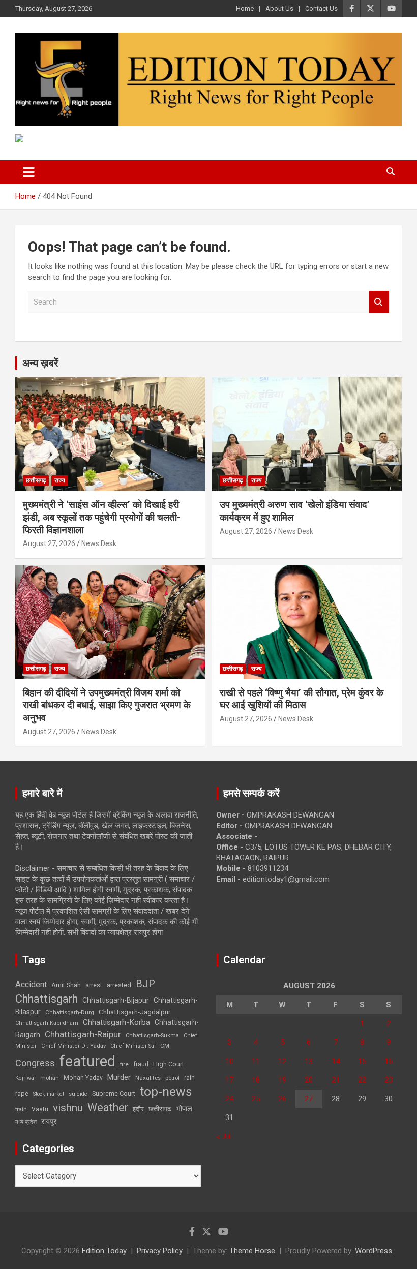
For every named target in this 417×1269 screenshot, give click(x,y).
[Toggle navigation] (28, 172)
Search (379, 302)
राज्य (59, 480)
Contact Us (321, 8)
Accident (31, 984)
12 (282, 1061)
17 (229, 1079)
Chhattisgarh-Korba (116, 1022)
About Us (279, 8)
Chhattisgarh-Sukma (152, 1035)
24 (229, 1098)
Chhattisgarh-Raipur (83, 1034)
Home (245, 8)
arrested (119, 985)
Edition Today (104, 1250)
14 (336, 1061)
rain (189, 1077)
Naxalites (148, 1077)
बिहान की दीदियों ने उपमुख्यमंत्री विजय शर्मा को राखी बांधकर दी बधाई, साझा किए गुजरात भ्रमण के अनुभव (107, 705)
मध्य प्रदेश (26, 1122)
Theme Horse (252, 1250)
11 (256, 1061)
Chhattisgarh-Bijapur (115, 1000)
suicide (78, 1094)
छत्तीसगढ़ (159, 1109)
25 (256, 1098)
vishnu (68, 1108)
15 (362, 1061)
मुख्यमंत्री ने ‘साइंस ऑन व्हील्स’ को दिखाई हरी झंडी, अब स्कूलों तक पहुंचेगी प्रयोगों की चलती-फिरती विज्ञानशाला (102, 517)
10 (229, 1061)
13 (309, 1061)
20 (309, 1079)
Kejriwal (25, 1078)
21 (336, 1079)
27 (309, 1098)
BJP (145, 984)
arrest (93, 985)
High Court (168, 1064)
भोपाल (184, 1108)
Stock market (48, 1094)
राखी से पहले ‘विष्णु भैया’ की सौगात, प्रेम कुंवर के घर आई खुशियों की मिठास (301, 699)
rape (21, 1093)
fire (124, 1064)
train (21, 1109)
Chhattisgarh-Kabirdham (46, 1023)
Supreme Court (113, 1093)
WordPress (373, 1250)
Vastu (40, 1109)
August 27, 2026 (49, 543)
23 (388, 1079)
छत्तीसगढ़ (36, 480)
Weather (107, 1107)
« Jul (223, 1136)
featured (87, 1061)
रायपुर (48, 1121)
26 (282, 1098)
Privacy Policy (160, 1250)
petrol (172, 1078)
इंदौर (138, 1109)
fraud (140, 1064)
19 (282, 1079)
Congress (35, 1063)
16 (388, 1061)
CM (164, 1045)
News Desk (98, 543)
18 (256, 1079)
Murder (119, 1077)
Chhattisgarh (46, 998)
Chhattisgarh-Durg (69, 1012)
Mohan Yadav (83, 1077)
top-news (166, 1091)
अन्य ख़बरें (40, 363)
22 (362, 1079)
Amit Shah (66, 985)
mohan (49, 1078)
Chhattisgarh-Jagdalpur (135, 1012)
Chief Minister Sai (133, 1046)
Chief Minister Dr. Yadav (73, 1046)
